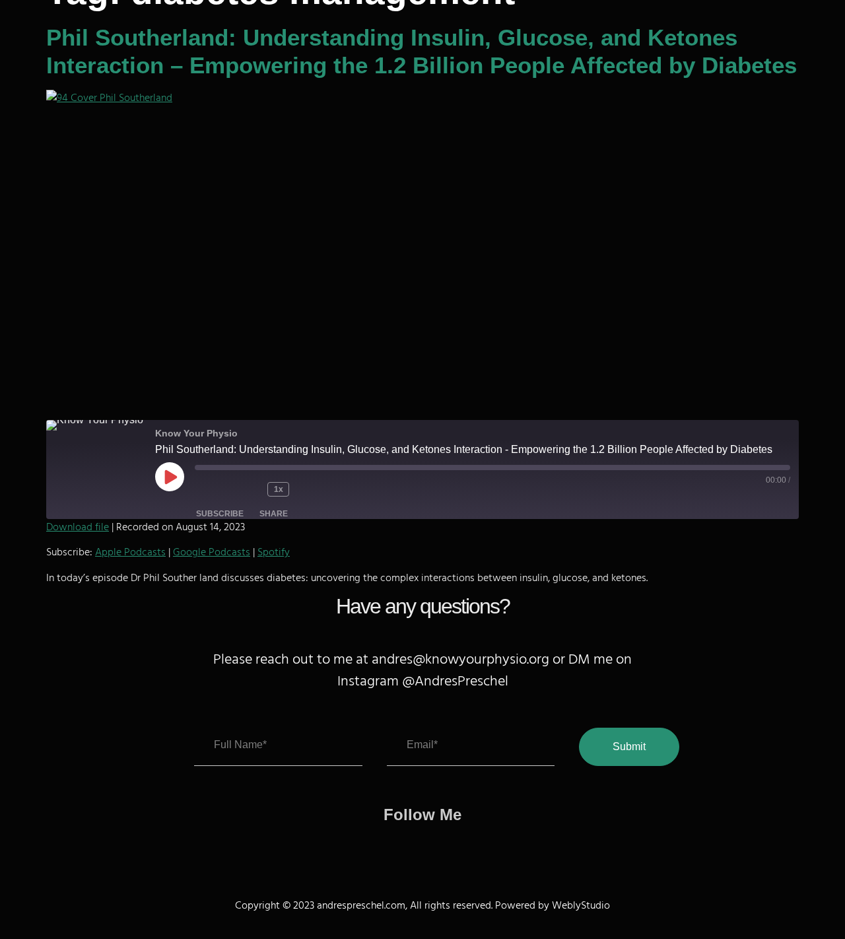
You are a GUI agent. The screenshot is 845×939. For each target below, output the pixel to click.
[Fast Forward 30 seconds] (315, 489)
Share (273, 513)
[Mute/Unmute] (214, 489)
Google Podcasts (211, 552)
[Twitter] (407, 845)
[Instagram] (437, 845)
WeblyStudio (581, 905)
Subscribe (220, 513)
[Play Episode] (169, 476)
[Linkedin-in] (378, 845)
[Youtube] (467, 845)
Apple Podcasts (130, 552)
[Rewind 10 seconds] (251, 489)
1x (278, 489)
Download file (77, 527)
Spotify (273, 552)
